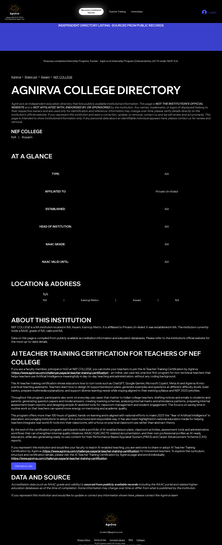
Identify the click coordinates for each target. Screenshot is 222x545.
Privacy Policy (83, 540)
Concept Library (117, 540)
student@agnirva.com (111, 532)
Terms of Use (100, 540)
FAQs (131, 540)
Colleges (141, 540)
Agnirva (16, 77)
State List (30, 77)
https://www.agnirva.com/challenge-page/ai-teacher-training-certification (60, 372)
